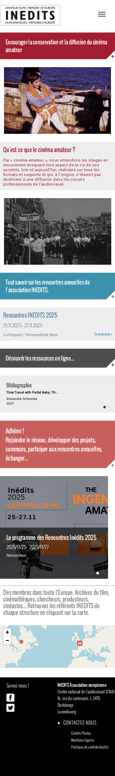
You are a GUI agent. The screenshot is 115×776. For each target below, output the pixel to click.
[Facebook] (10, 700)
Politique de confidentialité (90, 747)
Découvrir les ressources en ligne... (40, 358)
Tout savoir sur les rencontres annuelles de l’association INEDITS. (48, 286)
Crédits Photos (81, 733)
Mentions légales (82, 740)
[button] (79, 643)
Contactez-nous (79, 722)
